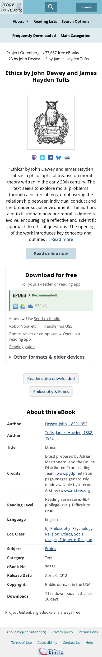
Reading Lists (45, 21)
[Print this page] (67, 157)
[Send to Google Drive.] (23, 306)
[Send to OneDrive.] (30, 306)
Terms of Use (21, 642)
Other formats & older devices (49, 357)
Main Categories (75, 35)
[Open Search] (51, 7)
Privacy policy (62, 632)
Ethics (50, 548)
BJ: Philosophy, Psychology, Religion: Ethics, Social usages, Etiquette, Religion (69, 534)
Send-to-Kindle (47, 318)
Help (89, 642)
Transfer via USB (58, 326)
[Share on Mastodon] (34, 157)
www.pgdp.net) (70, 473)
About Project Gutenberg (26, 632)
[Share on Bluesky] (58, 157)
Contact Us (71, 642)
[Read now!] (51, 148)
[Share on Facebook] (50, 157)
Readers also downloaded (51, 378)
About (20, 21)
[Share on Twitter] (42, 157)
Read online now (51, 253)
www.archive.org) (76, 490)
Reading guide (22, 346)
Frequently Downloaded (34, 35)
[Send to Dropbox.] (15, 306)
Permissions (88, 632)
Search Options (75, 21)
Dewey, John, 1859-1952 (66, 423)
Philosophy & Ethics (51, 391)
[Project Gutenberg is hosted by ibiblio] (51, 654)
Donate (86, 7)
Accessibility (47, 642)
